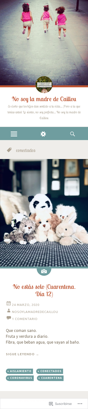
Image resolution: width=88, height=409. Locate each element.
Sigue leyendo (22, 354)
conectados (51, 371)
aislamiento (21, 371)
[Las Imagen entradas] (44, 272)
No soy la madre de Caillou (44, 99)
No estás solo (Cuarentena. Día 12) (44, 290)
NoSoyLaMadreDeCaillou (35, 311)
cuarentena (51, 377)
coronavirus (21, 377)
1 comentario (25, 318)
